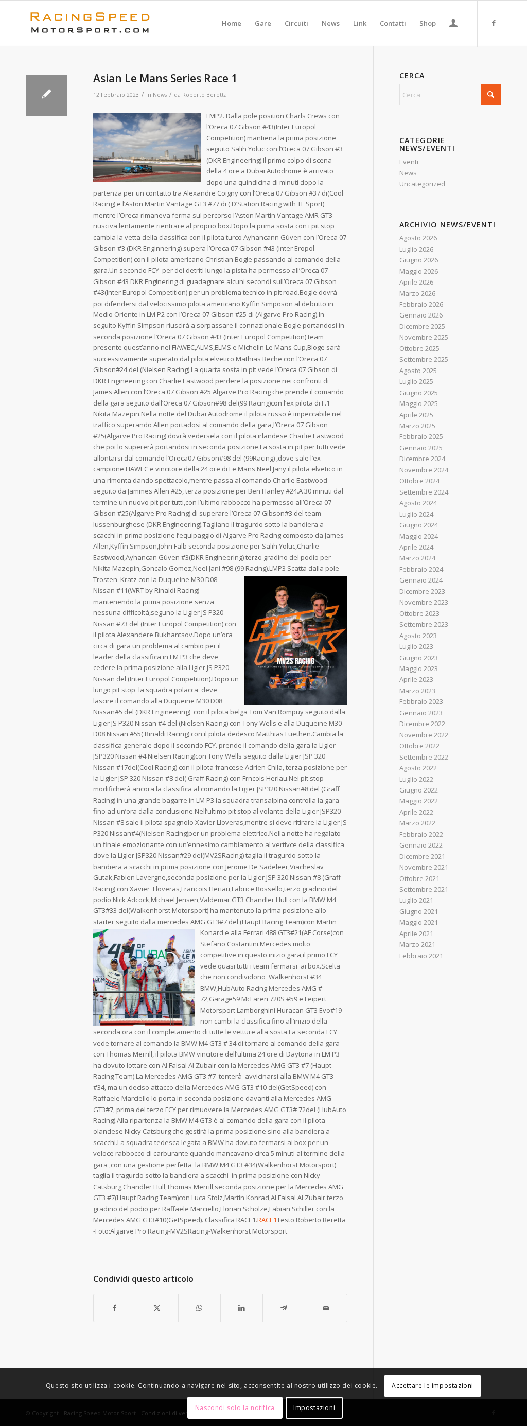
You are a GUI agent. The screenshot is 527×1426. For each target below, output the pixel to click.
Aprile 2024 (416, 547)
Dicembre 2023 (422, 591)
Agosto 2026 (418, 237)
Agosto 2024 (418, 502)
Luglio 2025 (416, 381)
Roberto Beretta (204, 94)
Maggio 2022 (418, 800)
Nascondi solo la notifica (235, 1407)
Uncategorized (422, 183)
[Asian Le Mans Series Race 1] (46, 95)
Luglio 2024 (416, 514)
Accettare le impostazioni (432, 1385)
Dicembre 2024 (422, 458)
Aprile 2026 (416, 282)
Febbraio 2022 (421, 834)
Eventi (408, 161)
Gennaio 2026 (421, 315)
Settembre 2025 (423, 359)
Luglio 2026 (416, 249)
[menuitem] (231, 23)
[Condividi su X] (157, 1307)
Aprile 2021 (416, 933)
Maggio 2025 (418, 403)
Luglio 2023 (416, 646)
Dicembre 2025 (422, 326)
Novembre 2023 (423, 602)
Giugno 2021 (418, 911)
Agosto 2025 (418, 370)
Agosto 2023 (418, 635)
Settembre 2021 (423, 889)
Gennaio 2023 (421, 712)
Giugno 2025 (418, 392)
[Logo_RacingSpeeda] (90, 23)
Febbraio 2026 (421, 304)
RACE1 (267, 1219)
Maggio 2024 (418, 536)
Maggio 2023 (418, 668)
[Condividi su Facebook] (115, 1307)
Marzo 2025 (417, 425)
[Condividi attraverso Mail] (326, 1307)
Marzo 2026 (417, 293)
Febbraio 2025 (421, 436)
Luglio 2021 (416, 900)
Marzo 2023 (417, 690)
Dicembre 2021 (422, 856)
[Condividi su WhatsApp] (199, 1307)
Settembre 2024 (423, 492)
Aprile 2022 (416, 812)
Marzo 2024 (417, 557)
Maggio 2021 (418, 922)
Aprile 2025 (416, 414)
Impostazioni (314, 1407)
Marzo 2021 (417, 944)
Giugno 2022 (418, 790)
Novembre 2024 (423, 469)
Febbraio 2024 (421, 569)
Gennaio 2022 (421, 845)
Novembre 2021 (423, 867)
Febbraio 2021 (421, 955)
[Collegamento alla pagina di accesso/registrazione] (453, 24)
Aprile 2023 (416, 679)
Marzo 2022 (417, 823)
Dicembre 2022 (422, 723)
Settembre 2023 (423, 624)
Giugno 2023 (418, 657)
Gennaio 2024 (421, 580)
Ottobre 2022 (419, 745)
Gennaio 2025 (421, 447)
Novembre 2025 (423, 337)
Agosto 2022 (418, 767)
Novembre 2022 (423, 735)
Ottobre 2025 (419, 348)
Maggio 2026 (418, 271)
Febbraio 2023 (421, 701)
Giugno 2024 (418, 525)
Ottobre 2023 (419, 613)
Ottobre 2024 (419, 480)
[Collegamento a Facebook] (493, 22)
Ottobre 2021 (419, 878)
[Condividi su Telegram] (284, 1307)
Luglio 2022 (416, 779)
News (160, 94)
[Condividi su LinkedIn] (241, 1307)
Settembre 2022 (423, 757)
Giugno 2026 (418, 260)
